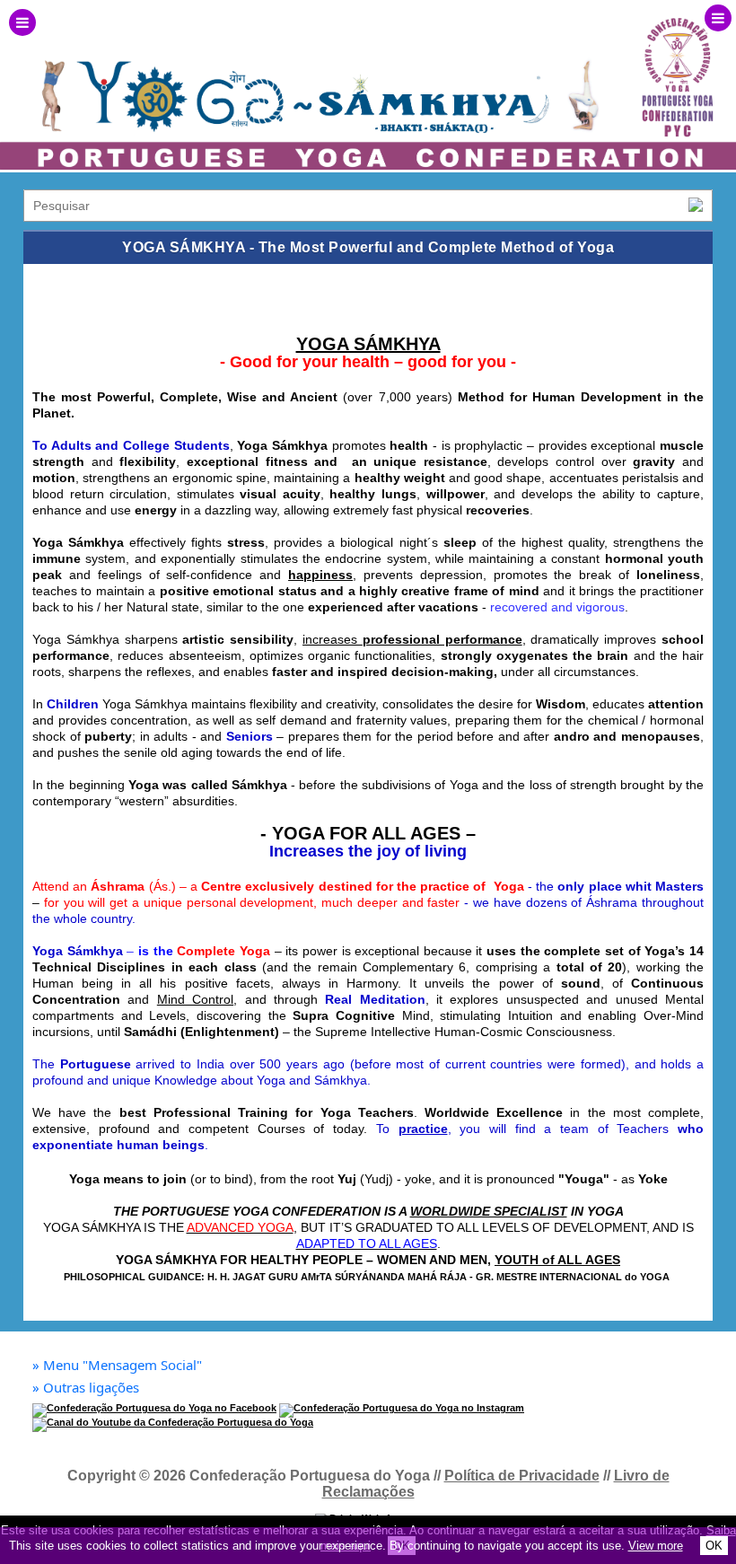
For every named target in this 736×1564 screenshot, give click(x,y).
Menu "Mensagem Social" (117, 1365)
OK (714, 1545)
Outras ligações (85, 1387)
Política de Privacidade (522, 1475)
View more (655, 1545)
